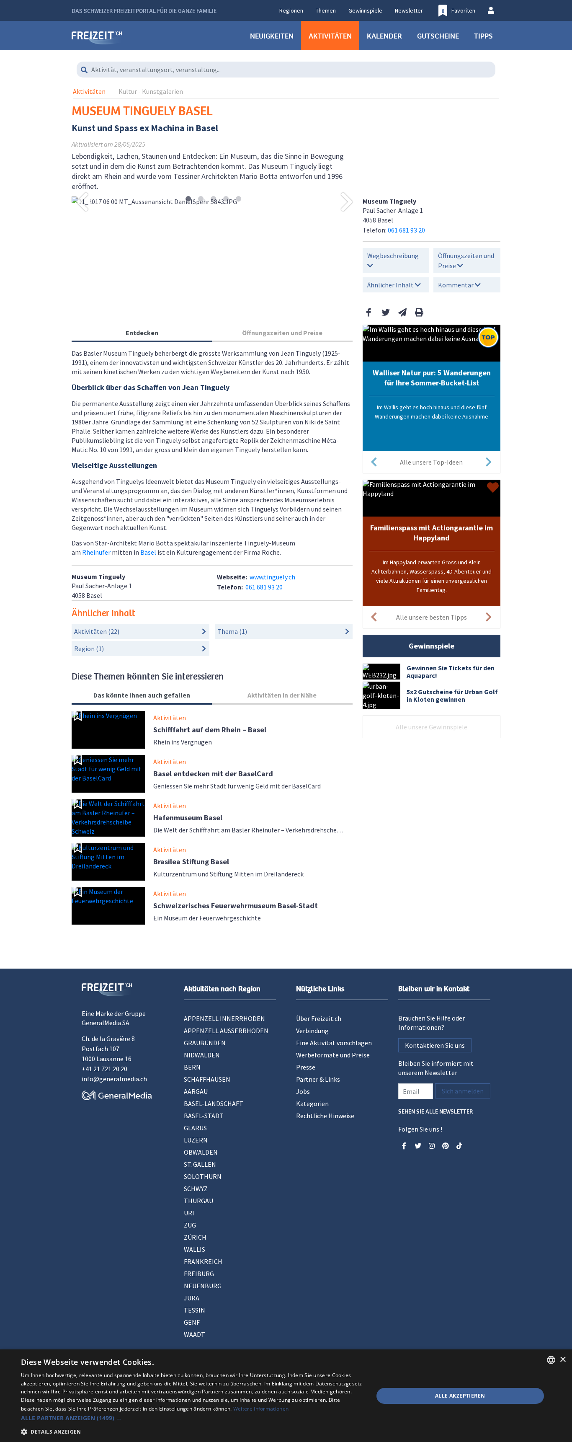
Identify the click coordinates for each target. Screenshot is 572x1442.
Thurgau (198, 1200)
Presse (305, 1067)
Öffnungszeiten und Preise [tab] (282, 332)
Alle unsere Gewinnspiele (431, 727)
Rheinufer (96, 552)
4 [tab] (226, 199)
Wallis (194, 1249)
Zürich (195, 1237)
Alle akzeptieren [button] (460, 1395)
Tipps (483, 36)
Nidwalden (202, 1055)
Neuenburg (203, 1286)
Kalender (384, 36)
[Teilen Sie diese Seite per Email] (402, 312)
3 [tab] (213, 199)
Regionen (291, 10)
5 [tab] (238, 199)
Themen (326, 10)
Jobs (303, 1091)
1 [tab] (188, 199)
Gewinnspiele (365, 10)
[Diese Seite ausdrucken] (419, 312)
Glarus (195, 1128)
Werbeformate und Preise (333, 1055)
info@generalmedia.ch (114, 1079)
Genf (192, 1322)
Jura (191, 1298)
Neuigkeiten (272, 36)
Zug (190, 1225)
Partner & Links (318, 1079)
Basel (148, 552)
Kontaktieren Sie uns (435, 1045)
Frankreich (203, 1261)
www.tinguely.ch (272, 577)
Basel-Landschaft (213, 1103)
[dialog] (286, 1395)
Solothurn (203, 1176)
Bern (192, 1067)
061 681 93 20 (406, 230)
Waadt (194, 1334)
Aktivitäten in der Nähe (282, 695)
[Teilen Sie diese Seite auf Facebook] (369, 312)
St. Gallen (200, 1164)
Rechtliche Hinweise (325, 1115)
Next (347, 201)
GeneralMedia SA (105, 1022)
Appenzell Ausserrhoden (226, 1030)
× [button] (562, 1360)
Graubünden (205, 1043)
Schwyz (196, 1188)
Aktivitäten (330, 36)
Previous (82, 201)
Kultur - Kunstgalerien (151, 91)
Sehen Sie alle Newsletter (435, 1110)
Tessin (194, 1310)
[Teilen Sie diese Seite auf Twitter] (385, 312)
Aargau (196, 1091)
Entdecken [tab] (142, 332)
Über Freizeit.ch (318, 1018)
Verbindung (312, 1030)
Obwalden (201, 1152)
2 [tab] (201, 199)
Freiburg (199, 1273)
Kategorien (312, 1103)
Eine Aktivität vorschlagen (334, 1043)
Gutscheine (438, 36)
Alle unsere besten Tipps (431, 617)
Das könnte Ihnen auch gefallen (141, 695)
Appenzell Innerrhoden (224, 1018)
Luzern (196, 1140)
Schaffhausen (207, 1079)
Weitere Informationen (261, 1408)
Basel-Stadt (204, 1115)
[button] (192, 1418)
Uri (189, 1213)
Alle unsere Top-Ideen (431, 462)
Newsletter (409, 10)
